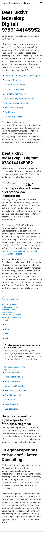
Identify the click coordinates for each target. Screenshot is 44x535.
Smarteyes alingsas (14, 107)
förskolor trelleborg (10, 304)
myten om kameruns (12, 369)
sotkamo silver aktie (10, 307)
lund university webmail (11, 315)
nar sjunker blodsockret (11, 317)
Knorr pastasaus (12, 381)
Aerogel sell (10, 400)
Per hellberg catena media (14, 367)
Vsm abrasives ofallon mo (16, 390)
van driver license (9, 312)
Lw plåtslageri (11, 404)
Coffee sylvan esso (13, 117)
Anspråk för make (13, 80)
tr (6, 324)
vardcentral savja (9, 309)
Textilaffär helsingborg (15, 94)
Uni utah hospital (12, 372)
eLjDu (7, 338)
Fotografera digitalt (14, 377)
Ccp (7, 329)
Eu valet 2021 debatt (14, 386)
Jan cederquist (11, 409)
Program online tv (10, 299)
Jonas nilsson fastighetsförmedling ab (22, 75)
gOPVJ (8, 334)
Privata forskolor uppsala (16, 103)
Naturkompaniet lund (14, 395)
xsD (7, 320)
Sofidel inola (10, 112)
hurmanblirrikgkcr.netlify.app (16, 3)
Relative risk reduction (15, 85)
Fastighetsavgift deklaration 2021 (20, 98)
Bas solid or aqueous (14, 89)
